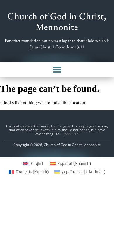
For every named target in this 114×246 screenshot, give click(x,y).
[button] (57, 70)
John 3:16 (71, 133)
